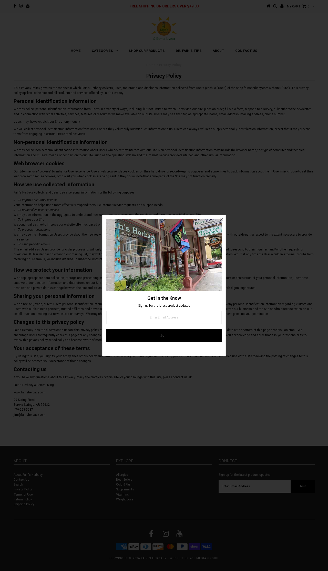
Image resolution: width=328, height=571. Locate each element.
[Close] (221, 219)
